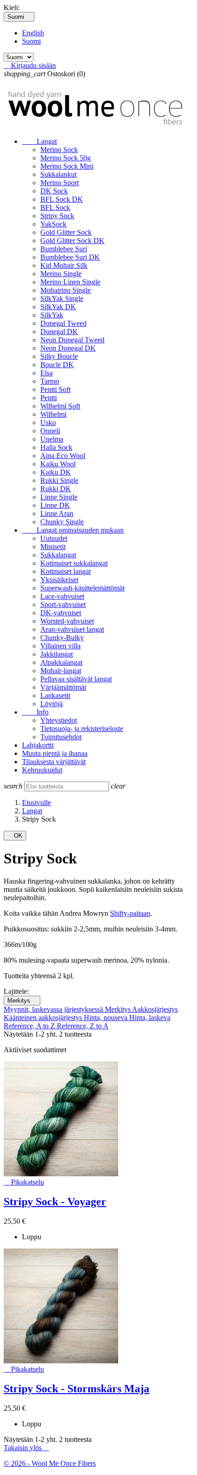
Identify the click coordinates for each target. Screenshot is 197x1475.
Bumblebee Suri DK (70, 257)
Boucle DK (57, 365)
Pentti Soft (55, 389)
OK (14, 835)
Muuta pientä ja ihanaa (55, 753)
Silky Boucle (59, 356)
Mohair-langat (60, 671)
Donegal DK (59, 331)
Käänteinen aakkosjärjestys (44, 1017)
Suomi (31, 41)
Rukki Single (59, 480)
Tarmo (49, 381)
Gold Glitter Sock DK (72, 240)
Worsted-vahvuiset (67, 621)
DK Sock (54, 191)
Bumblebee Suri (63, 249)
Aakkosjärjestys (155, 1009)
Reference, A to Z (30, 1026)
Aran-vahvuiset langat (72, 629)
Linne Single (58, 497)
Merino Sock (59, 149)
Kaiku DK (55, 472)
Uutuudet (53, 538)
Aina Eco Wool (62, 456)
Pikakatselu (24, 1182)
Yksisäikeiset (59, 580)
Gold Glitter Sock (66, 232)
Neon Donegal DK (68, 348)
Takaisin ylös (26, 1448)
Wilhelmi (53, 414)
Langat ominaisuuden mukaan (73, 530)
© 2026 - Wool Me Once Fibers (50, 1463)
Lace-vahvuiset (62, 596)
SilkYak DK (58, 307)
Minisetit (53, 546)
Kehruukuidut (42, 770)
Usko (48, 422)
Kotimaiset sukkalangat (74, 563)
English (33, 33)
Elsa (46, 373)
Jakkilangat (56, 654)
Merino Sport (59, 183)
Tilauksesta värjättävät (54, 762)
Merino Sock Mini (66, 166)
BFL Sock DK (61, 199)
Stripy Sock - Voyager (55, 1202)
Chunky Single (62, 522)
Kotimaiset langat (65, 571)
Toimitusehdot (61, 737)
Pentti (48, 398)
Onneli (50, 431)
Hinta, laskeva (149, 1017)
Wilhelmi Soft (60, 406)
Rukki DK (55, 489)
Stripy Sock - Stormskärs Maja (76, 1389)
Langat (39, 141)
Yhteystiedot (58, 720)
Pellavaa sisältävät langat (76, 679)
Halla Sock (56, 447)
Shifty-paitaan (130, 913)
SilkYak (51, 315)
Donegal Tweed (63, 323)
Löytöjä (51, 704)
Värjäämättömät (63, 687)
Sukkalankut (58, 174)
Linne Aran (56, 513)
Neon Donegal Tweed (72, 340)
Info (35, 712)
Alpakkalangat (61, 662)
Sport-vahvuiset (63, 604)
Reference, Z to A (83, 1026)
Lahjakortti (38, 745)
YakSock (53, 224)
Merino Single (61, 274)
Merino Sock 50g (65, 158)
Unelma (51, 439)
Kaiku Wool (58, 464)
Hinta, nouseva (106, 1017)
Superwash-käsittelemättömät (82, 588)
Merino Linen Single (70, 282)
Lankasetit (55, 695)
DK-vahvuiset (60, 613)
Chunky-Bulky (62, 637)
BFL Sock (55, 207)
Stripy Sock (57, 216)
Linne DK (55, 505)
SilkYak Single (61, 298)
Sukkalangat (58, 555)
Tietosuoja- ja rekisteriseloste (81, 728)
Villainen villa (60, 646)
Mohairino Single (65, 290)
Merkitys (22, 1000)
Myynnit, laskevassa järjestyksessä (54, 1009)
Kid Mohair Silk (64, 265)
